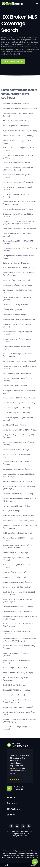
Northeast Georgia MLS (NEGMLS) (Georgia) (19, 494)
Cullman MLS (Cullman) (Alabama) (16, 263)
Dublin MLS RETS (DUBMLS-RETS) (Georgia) (18, 285)
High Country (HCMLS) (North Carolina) (17, 373)
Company (12, 803)
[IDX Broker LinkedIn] (23, 826)
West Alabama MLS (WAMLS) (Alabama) (18, 707)
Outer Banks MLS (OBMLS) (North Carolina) (19, 516)
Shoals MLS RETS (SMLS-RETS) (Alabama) (18, 582)
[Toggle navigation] (36, 3)
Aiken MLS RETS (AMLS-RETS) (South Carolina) (20, 109)
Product (11, 797)
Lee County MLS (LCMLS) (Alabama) (16, 413)
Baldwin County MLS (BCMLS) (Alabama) (18, 136)
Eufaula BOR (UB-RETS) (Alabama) (16, 305)
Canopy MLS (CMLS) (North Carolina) (17, 163)
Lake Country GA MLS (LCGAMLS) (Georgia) (19, 403)
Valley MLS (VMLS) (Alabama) (14, 695)
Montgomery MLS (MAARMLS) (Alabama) (18, 469)
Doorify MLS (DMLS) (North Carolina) (16, 280)
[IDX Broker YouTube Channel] (17, 826)
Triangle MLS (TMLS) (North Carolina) (16, 690)
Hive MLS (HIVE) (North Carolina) (15, 386)
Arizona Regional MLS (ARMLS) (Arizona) (17, 126)
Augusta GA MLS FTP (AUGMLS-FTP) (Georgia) (20, 131)
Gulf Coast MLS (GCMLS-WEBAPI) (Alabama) (19, 361)
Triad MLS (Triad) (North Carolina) (15, 685)
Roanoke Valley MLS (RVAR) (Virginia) (16, 553)
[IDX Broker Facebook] (11, 826)
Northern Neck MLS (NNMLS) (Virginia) (17, 506)
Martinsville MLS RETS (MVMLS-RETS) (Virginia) (20, 430)
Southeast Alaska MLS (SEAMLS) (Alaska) (18, 607)
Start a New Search (13, 61)
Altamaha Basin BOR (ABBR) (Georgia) (17, 121)
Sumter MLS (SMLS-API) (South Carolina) (18, 668)
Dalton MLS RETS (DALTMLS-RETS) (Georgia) (19, 268)
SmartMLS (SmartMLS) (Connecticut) (17, 587)
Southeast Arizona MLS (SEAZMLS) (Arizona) (19, 612)
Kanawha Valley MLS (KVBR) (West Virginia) (19, 398)
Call (6, 865)
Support (11, 814)
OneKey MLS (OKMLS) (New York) (15, 511)
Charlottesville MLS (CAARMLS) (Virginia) (18, 209)
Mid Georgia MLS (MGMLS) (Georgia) (16, 450)
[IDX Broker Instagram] (29, 826)
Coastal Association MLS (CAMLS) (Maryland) (19, 229)
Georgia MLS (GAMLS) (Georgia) (15, 315)
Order (33, 865)
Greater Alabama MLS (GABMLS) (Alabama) (19, 319)
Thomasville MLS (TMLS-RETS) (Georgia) (18, 673)
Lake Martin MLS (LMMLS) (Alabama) (16, 408)
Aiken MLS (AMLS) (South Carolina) (16, 104)
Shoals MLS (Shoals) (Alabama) (14, 577)
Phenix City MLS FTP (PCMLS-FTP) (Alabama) (19, 521)
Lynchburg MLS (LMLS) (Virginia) (15, 425)
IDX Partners (13, 808)
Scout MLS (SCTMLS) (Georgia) (14, 572)
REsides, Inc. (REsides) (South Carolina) (17, 533)
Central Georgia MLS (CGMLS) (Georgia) (18, 182)
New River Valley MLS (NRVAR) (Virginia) (17, 481)
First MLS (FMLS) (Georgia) (12, 310)
